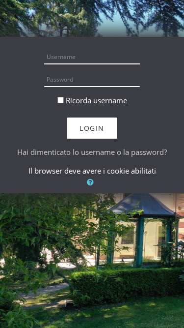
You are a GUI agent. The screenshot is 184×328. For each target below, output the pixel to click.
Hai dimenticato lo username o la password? (92, 152)
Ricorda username (96, 100)
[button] (92, 182)
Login (92, 128)
